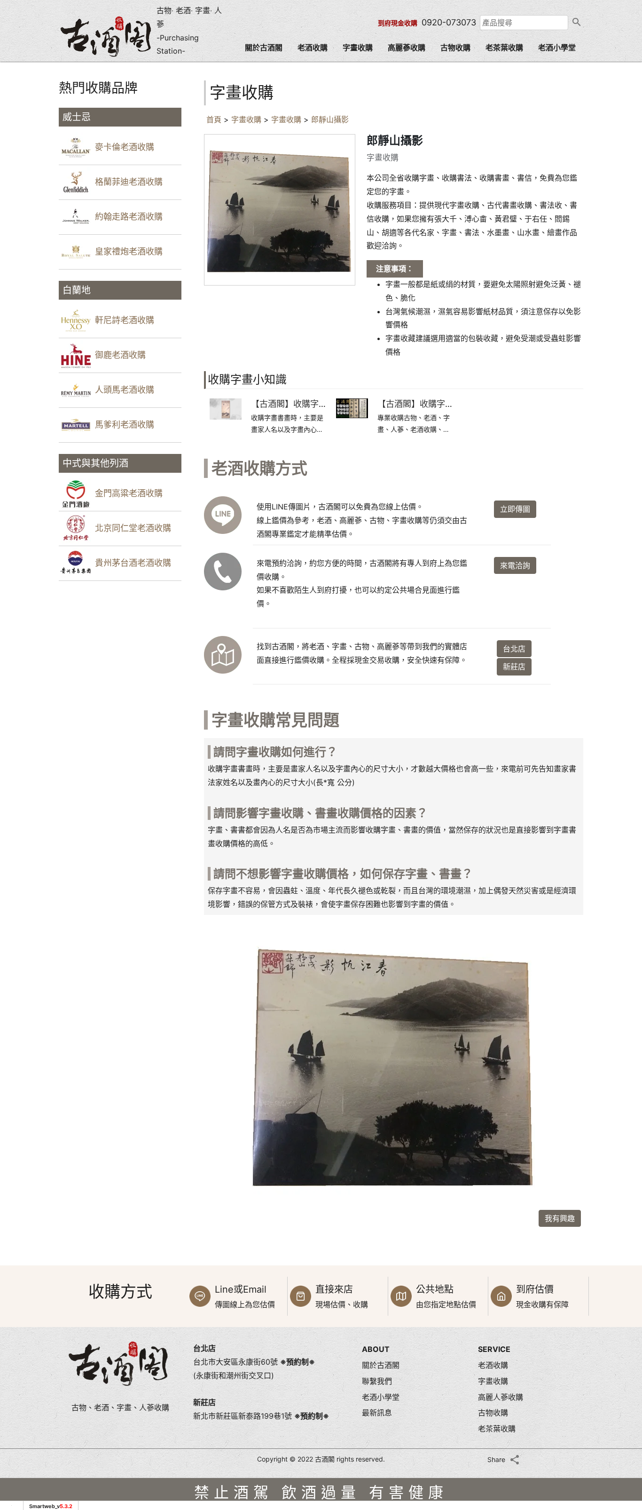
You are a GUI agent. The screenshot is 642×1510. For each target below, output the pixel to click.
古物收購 (455, 47)
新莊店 (514, 666)
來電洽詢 (515, 565)
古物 (164, 10)
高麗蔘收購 (406, 47)
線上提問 (618, 1368)
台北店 (514, 648)
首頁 (213, 119)
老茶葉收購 (504, 47)
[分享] (514, 1460)
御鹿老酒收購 (120, 355)
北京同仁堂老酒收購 (133, 528)
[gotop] (618, 1431)
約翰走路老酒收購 (129, 217)
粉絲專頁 (618, 1407)
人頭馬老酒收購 (124, 390)
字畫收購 (358, 47)
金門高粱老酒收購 (129, 493)
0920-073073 (449, 22)
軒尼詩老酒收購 (124, 320)
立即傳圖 (515, 509)
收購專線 (618, 1328)
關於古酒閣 (263, 47)
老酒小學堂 (557, 47)
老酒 (183, 10)
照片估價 (618, 1288)
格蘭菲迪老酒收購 (129, 182)
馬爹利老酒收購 (124, 424)
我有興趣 (560, 1218)
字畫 (202, 10)
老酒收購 (313, 47)
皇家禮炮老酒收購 (129, 251)
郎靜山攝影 (330, 119)
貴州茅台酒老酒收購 (133, 563)
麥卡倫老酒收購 (124, 147)
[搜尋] (575, 22)
